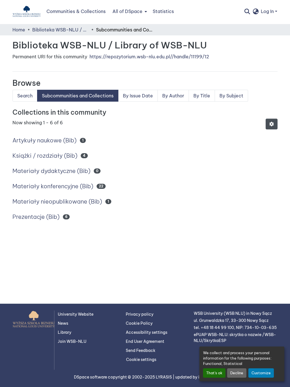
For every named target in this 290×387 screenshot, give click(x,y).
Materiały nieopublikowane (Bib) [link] (57, 201)
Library (64, 332)
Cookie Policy (139, 323)
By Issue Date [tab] (138, 96)
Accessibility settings (146, 332)
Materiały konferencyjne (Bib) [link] (52, 186)
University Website (75, 314)
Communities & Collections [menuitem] (76, 11)
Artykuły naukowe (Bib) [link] (44, 140)
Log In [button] (268, 11)
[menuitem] (129, 11)
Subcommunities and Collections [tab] (78, 96)
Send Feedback (140, 350)
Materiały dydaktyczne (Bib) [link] (51, 170)
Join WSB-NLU (72, 341)
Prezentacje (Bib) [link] (35, 216)
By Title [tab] (201, 96)
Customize (261, 373)
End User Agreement (145, 341)
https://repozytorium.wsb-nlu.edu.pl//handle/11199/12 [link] (149, 56)
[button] (26, 11)
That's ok (214, 373)
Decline (236, 373)
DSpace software (91, 377)
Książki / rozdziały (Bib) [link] (44, 155)
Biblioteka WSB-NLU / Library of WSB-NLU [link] (60, 30)
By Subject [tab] (231, 96)
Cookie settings (141, 359)
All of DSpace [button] (127, 11)
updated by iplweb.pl (195, 377)
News (63, 323)
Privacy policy (139, 314)
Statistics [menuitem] (163, 11)
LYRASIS (164, 377)
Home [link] (18, 30)
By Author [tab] (173, 96)
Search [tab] (25, 96)
